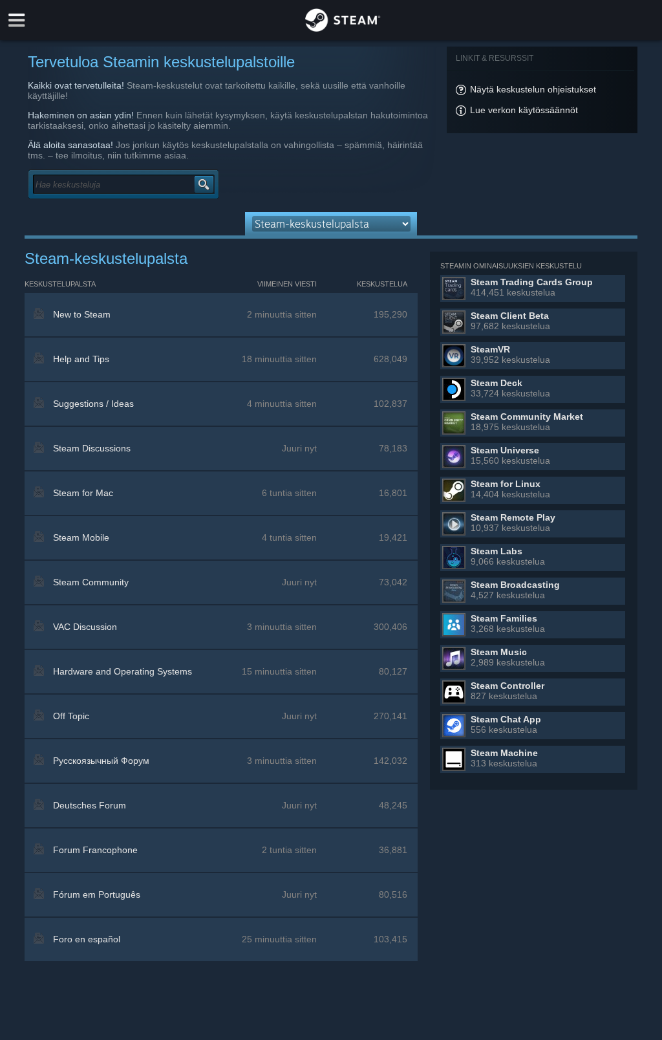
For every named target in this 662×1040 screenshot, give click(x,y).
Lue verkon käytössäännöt (524, 110)
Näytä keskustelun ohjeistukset (533, 89)
